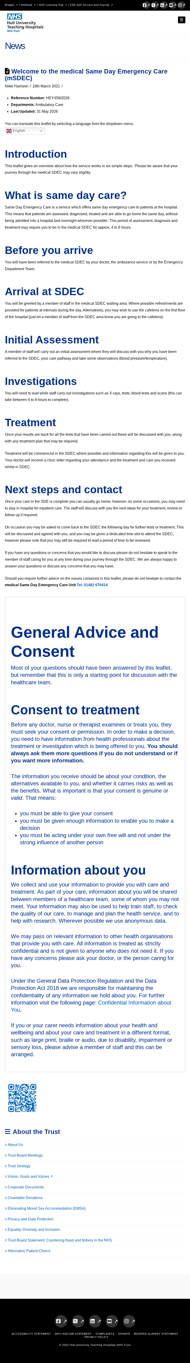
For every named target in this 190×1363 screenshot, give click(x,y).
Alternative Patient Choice (29, 1251)
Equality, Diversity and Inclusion (34, 1230)
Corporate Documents (26, 1187)
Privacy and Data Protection (31, 1219)
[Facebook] (146, 5)
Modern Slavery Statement (156, 1333)
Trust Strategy (19, 1166)
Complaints (105, 1333)
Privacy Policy (96, 1337)
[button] (181, 19)
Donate (124, 1333)
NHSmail (26, 4)
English (18, 131)
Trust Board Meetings (25, 1155)
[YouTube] (173, 5)
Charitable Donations (25, 1198)
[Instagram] (181, 5)
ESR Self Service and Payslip (89, 4)
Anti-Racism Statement (73, 1333)
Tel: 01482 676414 (92, 585)
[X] (155, 5)
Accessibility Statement (31, 1333)
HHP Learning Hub (51, 4)
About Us (15, 1145)
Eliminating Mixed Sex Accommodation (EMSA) (47, 1208)
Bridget (9, 4)
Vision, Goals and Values (28, 1176)
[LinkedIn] (164, 5)
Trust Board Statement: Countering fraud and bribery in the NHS (60, 1240)
